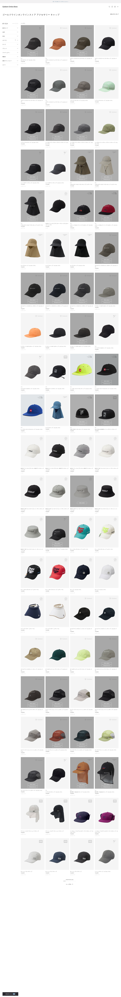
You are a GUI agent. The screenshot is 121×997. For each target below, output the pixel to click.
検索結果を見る (10, 994)
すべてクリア (15, 23)
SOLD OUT (32, 41)
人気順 (109, 19)
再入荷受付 (33, 52)
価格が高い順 (113, 14)
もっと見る (68, 884)
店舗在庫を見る (33, 54)
